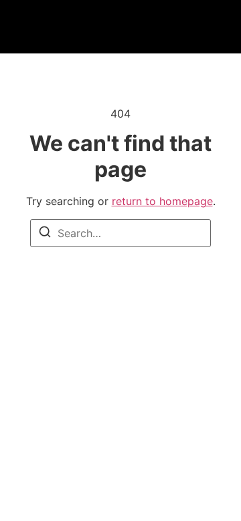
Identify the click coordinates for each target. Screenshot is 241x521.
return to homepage (162, 201)
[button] (56, 27)
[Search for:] (120, 233)
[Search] (44, 234)
